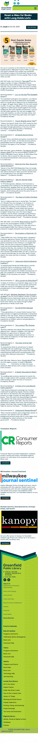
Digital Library (9, 716)
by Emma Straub (16, 136)
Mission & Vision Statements (12, 603)
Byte (11, 731)
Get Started (5, 463)
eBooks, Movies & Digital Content (14, 719)
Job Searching (8, 676)
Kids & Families (9, 631)
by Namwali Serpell (16, 309)
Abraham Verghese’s (18, 295)
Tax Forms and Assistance (12, 711)
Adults (6, 661)
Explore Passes (8, 687)
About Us (6, 584)
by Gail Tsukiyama (16, 344)
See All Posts (32, 27)
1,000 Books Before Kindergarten (14, 637)
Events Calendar (10, 626)
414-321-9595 (10, 577)
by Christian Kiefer (18, 198)
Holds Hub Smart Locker (11, 690)
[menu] (35, 8)
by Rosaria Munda (25, 410)
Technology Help (9, 673)
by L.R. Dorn (18, 234)
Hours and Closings (9, 591)
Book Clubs (7, 667)
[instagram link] (8, 579)
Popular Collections (9, 702)
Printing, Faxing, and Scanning (13, 705)
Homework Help (8, 643)
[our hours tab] (15, 3)
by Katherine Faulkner (18, 262)
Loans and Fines (8, 599)
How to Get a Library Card (12, 693)
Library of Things (9, 696)
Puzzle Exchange (9, 708)
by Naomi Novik (18, 373)
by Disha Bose (25, 281)
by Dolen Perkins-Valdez (16, 180)
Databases (7, 722)
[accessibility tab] (18, 3)
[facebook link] (4, 579)
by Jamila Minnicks (18, 165)
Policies (5, 606)
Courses (6, 725)
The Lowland (20, 325)
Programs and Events (10, 634)
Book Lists (7, 640)
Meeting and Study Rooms (12, 699)
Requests (6, 610)
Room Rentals (8, 618)
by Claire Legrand (17, 387)
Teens (5, 648)
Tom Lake (25, 81)
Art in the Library (9, 684)
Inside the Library (10, 681)
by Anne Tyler (25, 121)
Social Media (7, 614)
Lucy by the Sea (21, 95)
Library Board (7, 595)
